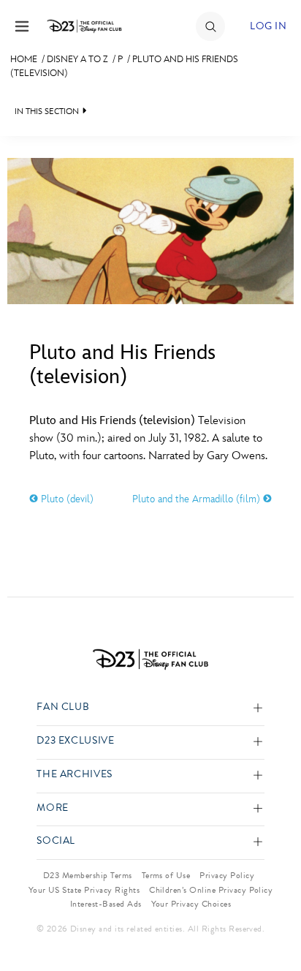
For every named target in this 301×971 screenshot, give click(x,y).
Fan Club (63, 707)
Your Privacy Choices (191, 903)
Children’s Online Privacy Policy (211, 889)
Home (23, 59)
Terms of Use (166, 875)
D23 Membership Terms (87, 875)
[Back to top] (272, 922)
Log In (268, 26)
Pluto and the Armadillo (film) (197, 499)
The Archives (75, 774)
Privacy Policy (226, 875)
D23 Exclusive (75, 741)
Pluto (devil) (66, 499)
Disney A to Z (77, 59)
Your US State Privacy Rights (84, 889)
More (53, 808)
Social (56, 841)
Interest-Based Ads (106, 903)
